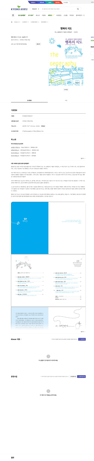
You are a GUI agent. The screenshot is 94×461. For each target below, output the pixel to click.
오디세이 (30, 15)
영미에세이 (44, 22)
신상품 (65, 15)
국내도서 (16, 22)
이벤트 (44, 15)
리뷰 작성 (83, 339)
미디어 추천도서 (15, 153)
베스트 (38, 15)
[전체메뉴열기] (13, 15)
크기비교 (66, 89)
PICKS (72, 15)
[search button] (78, 9)
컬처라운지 (79, 15)
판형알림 (43, 126)
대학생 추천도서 (15, 150)
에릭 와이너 (14, 37)
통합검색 (34, 9)
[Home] (11, 22)
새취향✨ (51, 15)
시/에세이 (24, 22)
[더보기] (84, 15)
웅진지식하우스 (15, 40)
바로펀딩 (58, 15)
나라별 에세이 (34, 22)
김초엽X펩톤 (21, 15)
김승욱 (23, 37)
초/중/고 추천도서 (15, 147)
